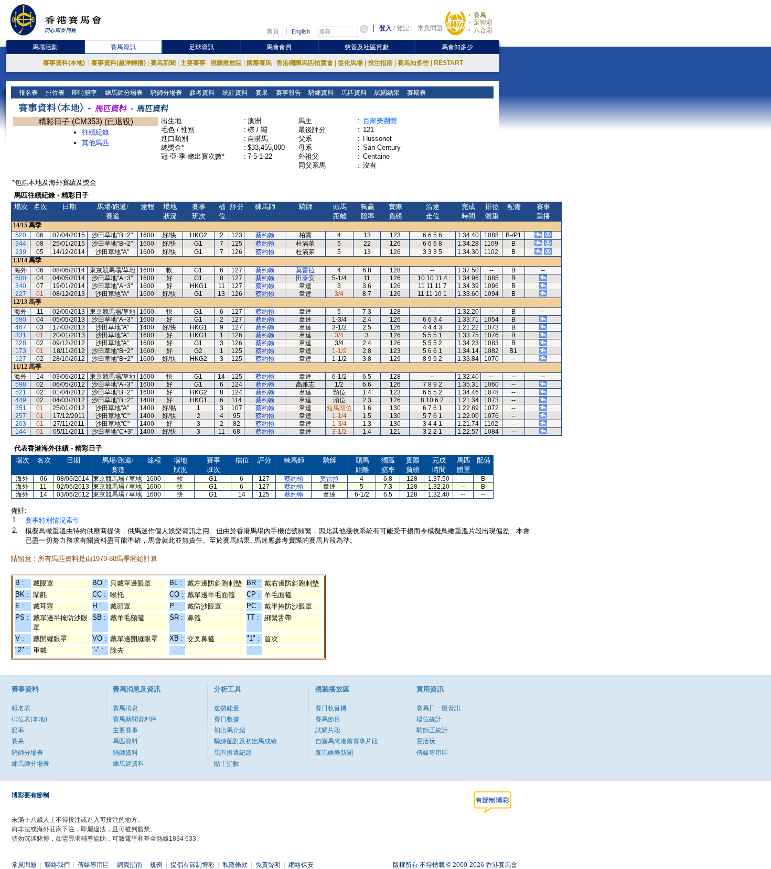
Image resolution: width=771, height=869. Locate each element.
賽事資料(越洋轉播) (118, 63)
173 (20, 351)
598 (20, 384)
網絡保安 (301, 864)
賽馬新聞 (163, 63)
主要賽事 (193, 63)
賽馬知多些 (413, 63)
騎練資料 (320, 92)
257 (20, 416)
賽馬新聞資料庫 (135, 719)
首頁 (272, 31)
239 (20, 252)
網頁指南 (129, 864)
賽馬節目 (327, 719)
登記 (403, 28)
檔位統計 (429, 719)
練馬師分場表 (123, 92)
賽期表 (415, 92)
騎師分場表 (165, 92)
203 (20, 423)
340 (20, 286)
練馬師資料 (128, 763)
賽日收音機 (331, 708)
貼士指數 (226, 763)
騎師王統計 (432, 730)
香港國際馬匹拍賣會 (304, 63)
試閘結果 (386, 92)
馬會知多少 (457, 47)
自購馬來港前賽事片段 (346, 741)
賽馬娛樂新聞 (334, 752)
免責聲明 (268, 864)
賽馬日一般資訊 (438, 708)
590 (20, 319)
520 (20, 235)
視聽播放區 (226, 63)
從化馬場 (350, 63)
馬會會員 (279, 47)
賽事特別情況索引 (52, 520)
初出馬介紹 (229, 730)
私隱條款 (235, 864)
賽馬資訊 (123, 47)
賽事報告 (287, 92)
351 (20, 408)
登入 (385, 28)
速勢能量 (226, 708)
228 (20, 343)
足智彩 (483, 22)
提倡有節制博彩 (192, 864)
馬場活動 (45, 47)
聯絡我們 (57, 864)
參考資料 (201, 92)
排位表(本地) (29, 719)
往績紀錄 (95, 132)
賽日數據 (226, 719)
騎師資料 (125, 752)
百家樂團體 (380, 121)
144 (20, 431)
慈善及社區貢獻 (367, 47)
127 (20, 358)
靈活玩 (425, 741)
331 (20, 335)
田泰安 (305, 278)
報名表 (27, 92)
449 (20, 400)
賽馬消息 (125, 708)
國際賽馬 (259, 63)
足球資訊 (201, 47)
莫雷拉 (305, 270)
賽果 (261, 92)
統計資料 (234, 92)
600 (20, 278)
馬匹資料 (353, 92)
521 (20, 392)
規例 (156, 864)
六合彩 (483, 30)
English (301, 31)
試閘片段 (327, 730)
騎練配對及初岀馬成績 (245, 741)
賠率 (18, 730)
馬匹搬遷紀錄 (233, 752)
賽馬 (480, 15)
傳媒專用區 (432, 752)
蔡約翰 (264, 235)
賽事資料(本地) (65, 63)
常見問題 (430, 28)
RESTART (448, 63)
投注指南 (380, 63)
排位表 (54, 92)
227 (20, 294)
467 (20, 327)
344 (20, 243)
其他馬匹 (95, 143)
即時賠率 (83, 92)
